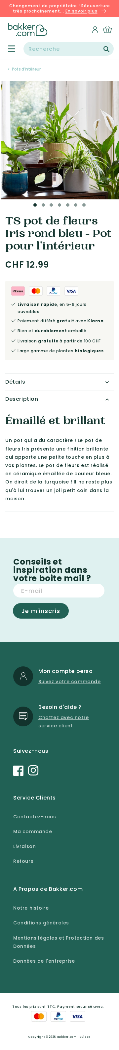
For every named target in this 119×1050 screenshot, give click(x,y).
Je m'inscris (40, 611)
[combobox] (68, 49)
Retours (23, 861)
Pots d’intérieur (26, 69)
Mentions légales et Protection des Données (58, 942)
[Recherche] (106, 49)
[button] (7, 48)
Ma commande (32, 831)
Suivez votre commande (69, 681)
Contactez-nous (34, 816)
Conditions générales (41, 922)
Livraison (24, 846)
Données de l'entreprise (44, 961)
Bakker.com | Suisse (74, 1037)
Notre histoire (31, 908)
